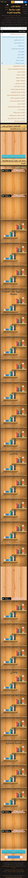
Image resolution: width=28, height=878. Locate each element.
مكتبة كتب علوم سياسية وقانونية (17, 34)
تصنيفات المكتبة (22, 31)
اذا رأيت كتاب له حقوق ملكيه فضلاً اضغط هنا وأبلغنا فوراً (12, 876)
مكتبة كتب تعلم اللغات (20, 84)
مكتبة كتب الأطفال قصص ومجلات (17, 101)
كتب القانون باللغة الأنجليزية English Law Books (13, 37)
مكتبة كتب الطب (21, 104)
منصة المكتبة (15, 870)
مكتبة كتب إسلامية (21, 75)
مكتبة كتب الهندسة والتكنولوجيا (18, 92)
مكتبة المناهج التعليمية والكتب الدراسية (16, 69)
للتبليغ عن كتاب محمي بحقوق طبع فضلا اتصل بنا (10, 867)
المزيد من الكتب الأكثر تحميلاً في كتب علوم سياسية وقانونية (13, 157)
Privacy (4, 872)
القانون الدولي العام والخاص (17, 49)
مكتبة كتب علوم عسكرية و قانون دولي (16, 118)
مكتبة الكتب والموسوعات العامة (18, 98)
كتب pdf (10, 872)
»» (6, 857)
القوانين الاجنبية (20, 57)
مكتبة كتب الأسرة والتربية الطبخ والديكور (16, 95)
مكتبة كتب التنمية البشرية (19, 86)
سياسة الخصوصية (8, 870)
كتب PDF (3, 2)
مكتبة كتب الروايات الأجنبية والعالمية (17, 115)
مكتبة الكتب (21, 870)
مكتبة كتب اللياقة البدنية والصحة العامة (16, 107)
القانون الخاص (21, 55)
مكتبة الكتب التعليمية (20, 78)
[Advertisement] (14, 142)
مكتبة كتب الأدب (21, 110)
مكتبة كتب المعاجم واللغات (19, 113)
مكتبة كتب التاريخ (21, 72)
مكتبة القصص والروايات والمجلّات (17, 89)
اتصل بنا (13, 872)
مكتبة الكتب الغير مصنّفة (19, 121)
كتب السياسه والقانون (19, 40)
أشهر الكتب (23, 28)
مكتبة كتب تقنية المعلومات (19, 66)
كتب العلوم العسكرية (19, 43)
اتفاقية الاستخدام (20, 872)
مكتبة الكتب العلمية (20, 81)
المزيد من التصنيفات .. (19, 63)
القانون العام (21, 52)
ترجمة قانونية (21, 46)
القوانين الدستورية (20, 60)
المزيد (13, 851)
